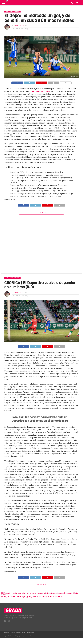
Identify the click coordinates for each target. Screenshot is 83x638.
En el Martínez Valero (40, 91)
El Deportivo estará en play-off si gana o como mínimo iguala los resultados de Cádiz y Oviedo (40, 594)
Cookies (6, 633)
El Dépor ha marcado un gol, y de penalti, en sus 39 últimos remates (32, 596)
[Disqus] (41, 241)
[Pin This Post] (41, 82)
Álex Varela (19, 25)
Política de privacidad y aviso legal (22, 633)
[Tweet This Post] (29, 82)
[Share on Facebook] (17, 82)
